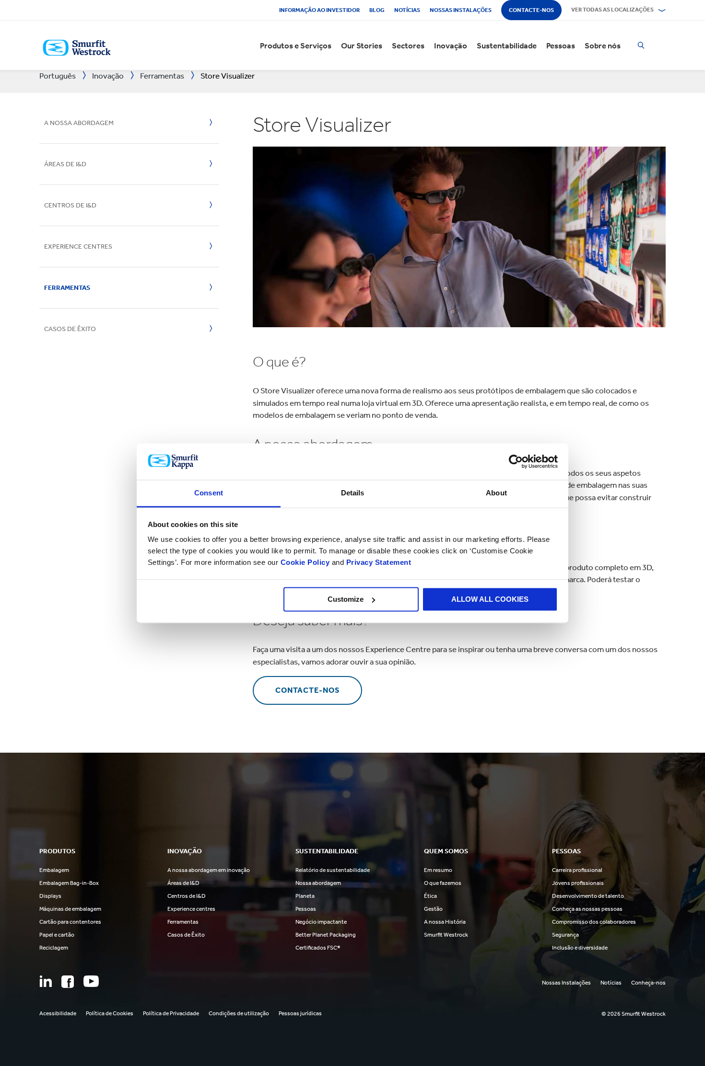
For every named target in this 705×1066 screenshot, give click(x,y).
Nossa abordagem (318, 883)
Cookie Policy (305, 563)
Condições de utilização (239, 1013)
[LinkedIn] (45, 981)
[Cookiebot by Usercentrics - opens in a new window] (516, 461)
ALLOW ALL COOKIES (490, 599)
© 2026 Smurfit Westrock (633, 1013)
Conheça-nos (648, 982)
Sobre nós (603, 45)
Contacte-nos (531, 10)
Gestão (433, 909)
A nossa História (445, 921)
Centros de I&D (70, 205)
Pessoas (560, 45)
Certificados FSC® (317, 947)
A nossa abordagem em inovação (208, 870)
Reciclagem (53, 947)
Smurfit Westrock (446, 934)
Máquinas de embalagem (70, 909)
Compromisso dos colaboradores (594, 921)
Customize (346, 599)
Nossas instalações (461, 10)
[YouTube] (91, 981)
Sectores (408, 45)
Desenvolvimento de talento (588, 896)
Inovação (450, 45)
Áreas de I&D (65, 164)
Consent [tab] (208, 493)
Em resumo (438, 870)
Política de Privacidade (171, 1013)
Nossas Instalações (566, 982)
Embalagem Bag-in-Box (69, 883)
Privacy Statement (377, 563)
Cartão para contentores (70, 921)
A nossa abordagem (79, 123)
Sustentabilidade (507, 45)
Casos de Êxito (70, 329)
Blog (377, 10)
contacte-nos (307, 690)
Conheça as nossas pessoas (587, 909)
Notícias (407, 10)
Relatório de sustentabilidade (332, 870)
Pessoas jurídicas (300, 1013)
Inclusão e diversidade (580, 947)
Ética (430, 896)
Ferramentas (67, 288)
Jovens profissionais (578, 883)
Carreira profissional (577, 870)
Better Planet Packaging (325, 934)
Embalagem (54, 870)
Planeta (305, 896)
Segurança (565, 934)
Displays (50, 896)
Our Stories (361, 45)
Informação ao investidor (319, 10)
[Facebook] (67, 981)
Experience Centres (78, 246)
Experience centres (191, 909)
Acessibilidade (57, 1013)
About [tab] (496, 493)
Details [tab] (352, 493)
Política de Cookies (109, 1013)
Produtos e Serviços (295, 45)
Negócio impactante (321, 921)
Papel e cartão (56, 934)
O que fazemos (442, 883)
